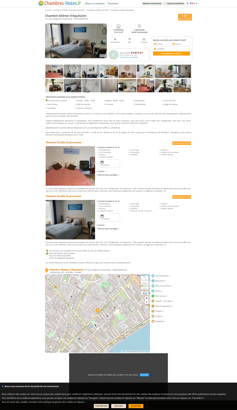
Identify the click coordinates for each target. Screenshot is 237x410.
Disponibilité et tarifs (181, 143)
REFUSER (118, 406)
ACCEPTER (136, 406)
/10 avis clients (185, 17)
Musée (158, 291)
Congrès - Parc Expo (163, 301)
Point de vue (160, 296)
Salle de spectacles (163, 306)
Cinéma (158, 316)
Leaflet (124, 352)
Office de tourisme (162, 286)
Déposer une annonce (152, 3)
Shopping (159, 321)
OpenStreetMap (144, 352)
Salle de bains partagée (107, 175)
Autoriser (144, 375)
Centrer (144, 288)
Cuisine (101, 171)
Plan (144, 277)
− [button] (147, 302)
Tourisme (113, 3)
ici (86, 402)
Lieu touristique (161, 276)
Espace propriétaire (175, 3)
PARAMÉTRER (101, 406)
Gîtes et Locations (95, 3)
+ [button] (147, 298)
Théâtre (158, 311)
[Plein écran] (146, 307)
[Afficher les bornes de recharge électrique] (144, 293)
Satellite (144, 283)
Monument (159, 281)
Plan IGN (145, 280)
